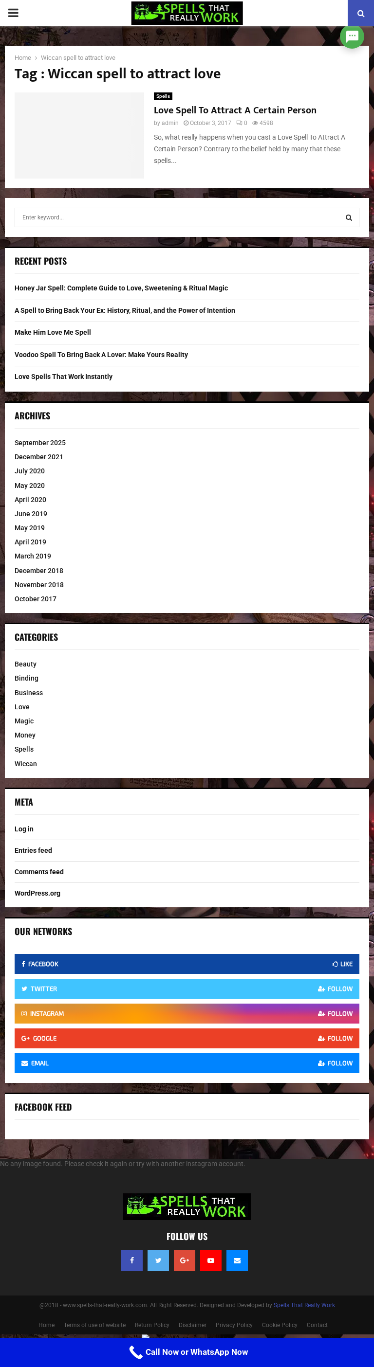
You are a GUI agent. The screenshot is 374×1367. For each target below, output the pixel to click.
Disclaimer (192, 1325)
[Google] (184, 1260)
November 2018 (39, 585)
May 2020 (30, 485)
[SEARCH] (348, 217)
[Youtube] (211, 1260)
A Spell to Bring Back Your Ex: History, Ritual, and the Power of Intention (125, 310)
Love (22, 707)
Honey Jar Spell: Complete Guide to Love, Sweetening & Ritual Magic (121, 288)
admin (170, 123)
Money (25, 735)
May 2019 (30, 528)
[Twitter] (158, 1260)
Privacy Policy (234, 1325)
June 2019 (31, 514)
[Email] (237, 1260)
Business (29, 693)
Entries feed (33, 850)
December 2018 (39, 571)
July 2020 (30, 471)
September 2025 (40, 443)
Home (46, 1325)
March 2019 (33, 556)
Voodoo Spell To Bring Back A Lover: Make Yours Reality (101, 355)
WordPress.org (37, 893)
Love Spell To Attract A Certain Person (235, 110)
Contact (317, 1325)
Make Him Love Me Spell (53, 332)
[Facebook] (132, 1260)
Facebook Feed (43, 1106)
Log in (24, 829)
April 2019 (30, 542)
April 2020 (30, 500)
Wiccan (26, 764)
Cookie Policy (280, 1325)
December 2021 (39, 457)
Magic (24, 721)
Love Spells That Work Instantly (63, 376)
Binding (26, 678)
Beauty (26, 664)
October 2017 (35, 599)
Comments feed (39, 872)
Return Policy (152, 1325)
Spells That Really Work (304, 1305)
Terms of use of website (95, 1325)
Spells (163, 96)
